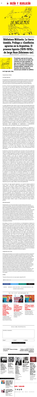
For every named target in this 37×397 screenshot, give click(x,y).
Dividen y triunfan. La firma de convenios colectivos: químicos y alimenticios (17, 370)
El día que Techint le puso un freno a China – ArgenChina (29, 307)
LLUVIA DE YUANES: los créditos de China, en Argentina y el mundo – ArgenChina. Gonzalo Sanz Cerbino (7, 310)
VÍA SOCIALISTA (31, 391)
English (26, 391)
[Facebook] (15, 389)
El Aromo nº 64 (24, 54)
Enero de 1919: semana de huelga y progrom (26, 365)
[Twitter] (17, 389)
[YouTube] (19, 389)
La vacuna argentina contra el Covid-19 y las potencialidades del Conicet (18, 308)
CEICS (23, 391)
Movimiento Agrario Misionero (18, 288)
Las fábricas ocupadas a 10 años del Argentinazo (10, 365)
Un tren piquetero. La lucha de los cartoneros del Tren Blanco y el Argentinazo (4, 366)
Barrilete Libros (17, 391)
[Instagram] (21, 389)
